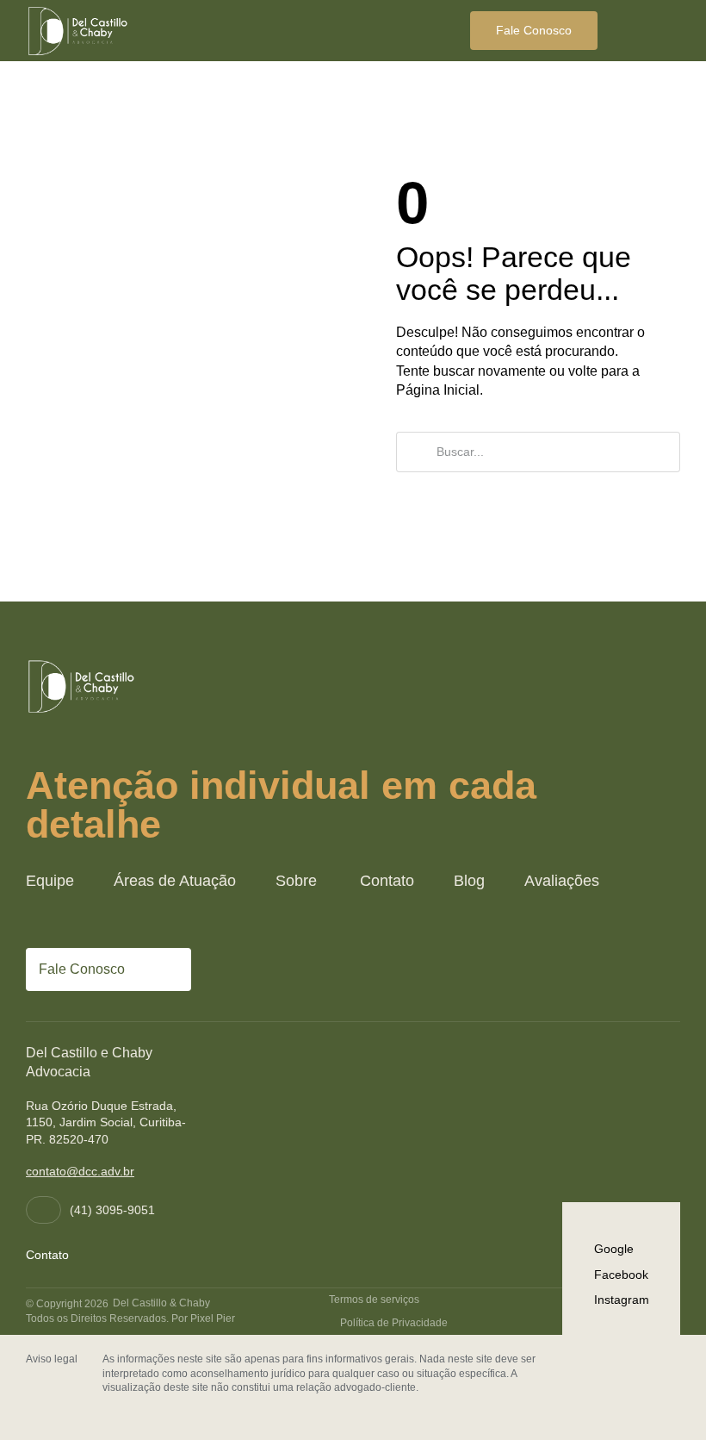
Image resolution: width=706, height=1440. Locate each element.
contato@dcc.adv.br (80, 1171)
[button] (664, 30)
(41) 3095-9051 (112, 1210)
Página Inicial (438, 390)
